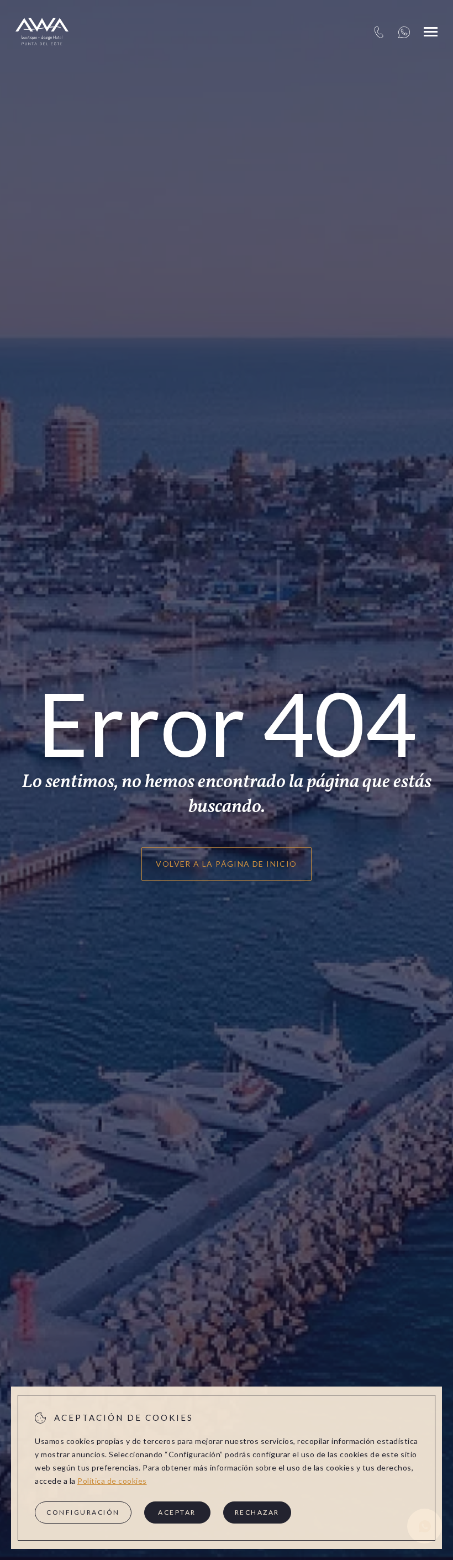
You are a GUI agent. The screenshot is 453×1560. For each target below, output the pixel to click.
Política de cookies (112, 1480)
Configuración (83, 1512)
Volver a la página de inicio (226, 863)
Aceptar (177, 1512)
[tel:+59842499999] (378, 31)
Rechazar (257, 1512)
